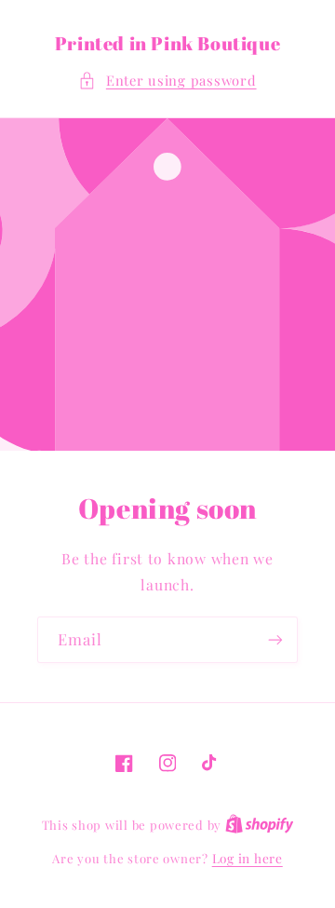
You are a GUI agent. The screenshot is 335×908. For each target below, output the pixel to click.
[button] (167, 81)
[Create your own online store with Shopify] (259, 824)
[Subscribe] (275, 639)
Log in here (247, 857)
